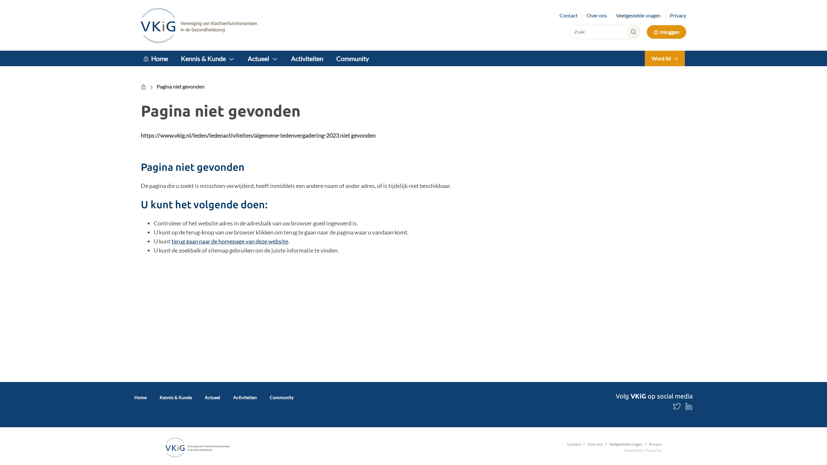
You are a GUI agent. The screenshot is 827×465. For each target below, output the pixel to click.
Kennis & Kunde (203, 58)
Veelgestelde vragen (638, 15)
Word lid (661, 58)
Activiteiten (307, 58)
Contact (569, 15)
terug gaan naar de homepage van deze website (230, 241)
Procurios (653, 450)
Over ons (597, 15)
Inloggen (669, 32)
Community (352, 58)
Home (159, 58)
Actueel (258, 58)
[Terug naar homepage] (199, 25)
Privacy (678, 15)
